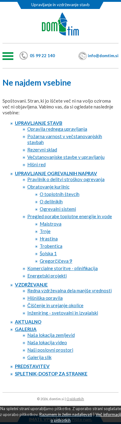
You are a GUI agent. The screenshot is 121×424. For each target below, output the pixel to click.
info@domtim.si (103, 55)
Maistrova (50, 224)
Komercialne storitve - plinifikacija (62, 268)
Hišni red (36, 164)
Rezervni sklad (42, 149)
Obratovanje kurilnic (48, 186)
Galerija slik (39, 357)
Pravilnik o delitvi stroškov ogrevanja (66, 179)
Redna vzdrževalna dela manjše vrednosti (69, 290)
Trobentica (51, 246)
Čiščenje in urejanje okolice (55, 305)
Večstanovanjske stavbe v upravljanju (66, 157)
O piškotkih (75, 399)
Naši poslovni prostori (50, 350)
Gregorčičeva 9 (56, 261)
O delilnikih (51, 201)
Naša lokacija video (47, 342)
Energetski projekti (47, 275)
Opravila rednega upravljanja (57, 129)
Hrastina (49, 238)
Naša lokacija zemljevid (51, 335)
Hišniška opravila (45, 298)
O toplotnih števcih (59, 194)
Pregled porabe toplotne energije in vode (69, 216)
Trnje (45, 231)
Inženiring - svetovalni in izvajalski (62, 313)
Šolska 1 (48, 253)
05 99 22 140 (42, 55)
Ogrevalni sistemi (58, 209)
